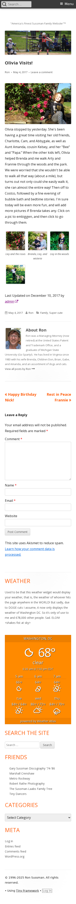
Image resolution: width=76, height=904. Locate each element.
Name (11, 485)
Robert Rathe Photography (27, 783)
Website (11, 516)
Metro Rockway (19, 778)
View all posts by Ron (18, 369)
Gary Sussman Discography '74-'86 (32, 768)
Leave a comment (41, 72)
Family (44, 313)
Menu (69, 4)
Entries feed (12, 846)
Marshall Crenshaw (21, 773)
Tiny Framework (27, 890)
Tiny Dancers (18, 794)
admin (12, 301)
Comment (13, 439)
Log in (9, 841)
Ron (7, 72)
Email (10, 500)
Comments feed (15, 851)
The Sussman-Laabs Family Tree (30, 789)
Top (71, 898)
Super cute (56, 313)
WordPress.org (14, 856)
